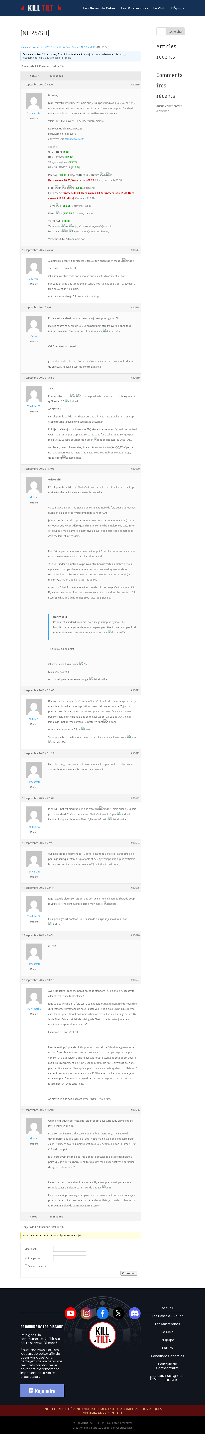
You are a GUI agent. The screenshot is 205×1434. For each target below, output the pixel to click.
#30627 (135, 980)
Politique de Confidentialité (167, 1366)
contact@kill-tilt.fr (170, 1378)
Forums (34, 47)
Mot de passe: (33, 1258)
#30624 (135, 843)
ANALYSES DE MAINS (52, 47)
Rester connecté (37, 1266)
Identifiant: (31, 1249)
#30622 (135, 753)
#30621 (135, 690)
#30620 (135, 468)
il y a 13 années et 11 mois (56, 57)
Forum (167, 1348)
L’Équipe (178, 8)
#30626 (135, 935)
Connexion (129, 1273)
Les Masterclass (134, 8)
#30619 (135, 377)
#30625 (135, 887)
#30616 (135, 84)
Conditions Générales (167, 1356)
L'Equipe (167, 1340)
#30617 (135, 250)
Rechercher (175, 31)
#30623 (135, 798)
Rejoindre (44, 1391)
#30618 (135, 307)
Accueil (24, 47)
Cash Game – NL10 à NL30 (80, 47)
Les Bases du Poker (99, 8)
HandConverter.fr (74, 139)
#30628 (135, 1110)
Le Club (159, 8)
